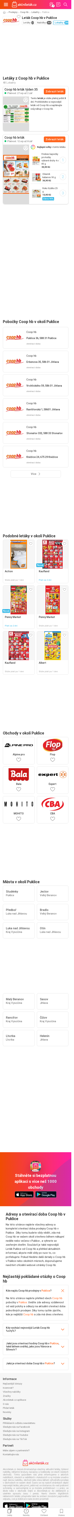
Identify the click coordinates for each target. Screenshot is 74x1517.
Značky (7, 1396)
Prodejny (13, 12)
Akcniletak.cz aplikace (14, 1400)
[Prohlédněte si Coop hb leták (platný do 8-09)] (16, 174)
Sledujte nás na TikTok (15, 1439)
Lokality (35, 12)
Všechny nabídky (11, 1391)
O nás (6, 1404)
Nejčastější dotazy (12, 1383)
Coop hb (24, 12)
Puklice (45, 1290)
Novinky (7, 1412)
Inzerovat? (8, 1387)
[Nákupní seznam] (58, 4)
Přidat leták (8, 1408)
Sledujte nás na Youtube (15, 1435)
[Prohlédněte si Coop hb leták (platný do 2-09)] (16, 114)
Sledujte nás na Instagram (16, 1431)
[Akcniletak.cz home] (24, 4)
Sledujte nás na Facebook (16, 1427)
